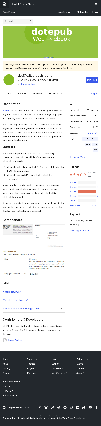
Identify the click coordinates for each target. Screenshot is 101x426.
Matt (6, 386)
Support (94, 93)
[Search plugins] (30, 21)
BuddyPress (10, 395)
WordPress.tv (59, 373)
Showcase (32, 359)
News (5, 363)
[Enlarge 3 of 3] (61, 253)
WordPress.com (12, 381)
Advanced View (77, 157)
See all (95, 205)
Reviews (22, 93)
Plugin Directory (10, 12)
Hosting (6, 368)
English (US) (93, 133)
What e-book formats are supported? (21, 308)
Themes (31, 363)
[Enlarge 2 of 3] (61, 228)
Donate (81, 368)
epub (88, 144)
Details (8, 93)
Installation (37, 93)
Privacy (6, 373)
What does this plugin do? (15, 300)
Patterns (31, 373)
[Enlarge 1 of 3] (29, 228)
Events (79, 363)
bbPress (8, 391)
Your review (75, 205)
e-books (85, 139)
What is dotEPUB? (12, 292)
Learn (54, 359)
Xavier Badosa (28, 84)
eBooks (94, 139)
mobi (95, 150)
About (5, 359)
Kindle (94, 144)
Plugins (30, 368)
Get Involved (82, 359)
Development (55, 93)
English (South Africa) (19, 407)
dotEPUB (7, 110)
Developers (57, 368)
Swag (80, 373)
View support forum (79, 230)
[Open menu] (97, 4)
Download (92, 80)
